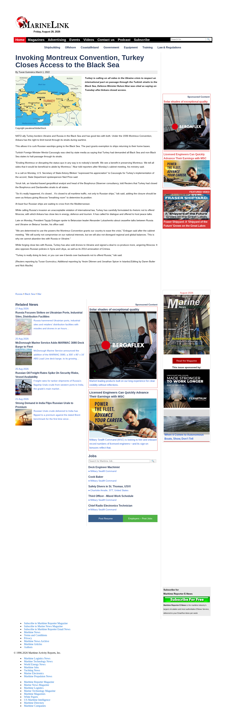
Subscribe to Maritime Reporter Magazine (46, 623)
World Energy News (34, 664)
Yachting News (32, 670)
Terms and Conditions (35, 635)
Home (19, 40)
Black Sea (30, 294)
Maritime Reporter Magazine (39, 682)
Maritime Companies (35, 705)
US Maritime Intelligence (37, 699)
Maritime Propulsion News (38, 676)
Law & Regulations (169, 47)
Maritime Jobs (31, 667)
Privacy (28, 638)
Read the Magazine (186, 360)
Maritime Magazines (34, 693)
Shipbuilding (52, 47)
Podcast (124, 40)
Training (147, 47)
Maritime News (32, 632)
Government (111, 47)
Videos (88, 40)
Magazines (36, 40)
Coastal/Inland (90, 47)
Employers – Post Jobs (140, 518)
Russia (19, 294)
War (39, 294)
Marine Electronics (34, 673)
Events (74, 40)
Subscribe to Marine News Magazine (43, 626)
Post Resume (106, 518)
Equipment (131, 47)
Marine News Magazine (36, 685)
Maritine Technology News (38, 661)
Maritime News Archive (36, 641)
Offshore (70, 47)
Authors (28, 647)
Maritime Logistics (34, 687)
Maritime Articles (33, 644)
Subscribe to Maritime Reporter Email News (47, 629)
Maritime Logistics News (37, 658)
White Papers (31, 696)
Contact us (105, 40)
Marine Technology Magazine (39, 690)
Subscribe (142, 40)
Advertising (57, 40)
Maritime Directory (34, 702)
